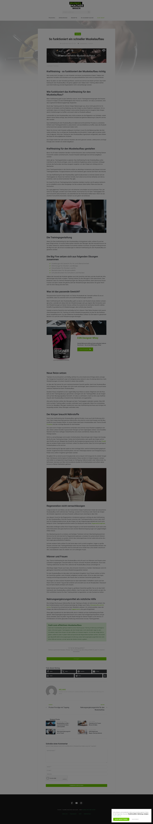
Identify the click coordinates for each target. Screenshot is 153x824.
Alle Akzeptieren (121, 819)
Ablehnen (135, 819)
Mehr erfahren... (117, 816)
